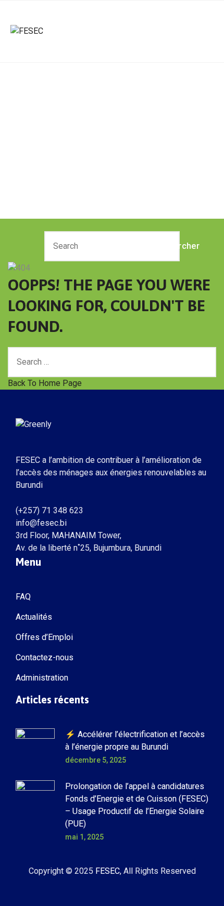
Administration (42, 678)
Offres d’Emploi (44, 637)
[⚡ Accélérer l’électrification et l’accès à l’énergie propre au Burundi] (35, 747)
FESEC (107, 871)
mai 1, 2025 (84, 837)
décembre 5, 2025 (95, 760)
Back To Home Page (45, 383)
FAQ (23, 597)
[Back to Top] (202, 889)
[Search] (203, 362)
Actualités (34, 617)
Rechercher (167, 246)
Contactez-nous (44, 657)
